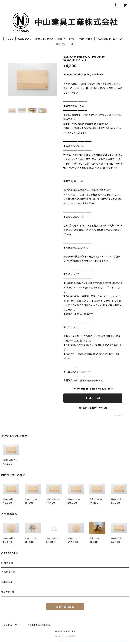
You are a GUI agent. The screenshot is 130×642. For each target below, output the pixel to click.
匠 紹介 (61, 38)
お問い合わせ (85, 38)
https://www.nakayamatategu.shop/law (85, 123)
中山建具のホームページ (109, 38)
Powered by (61, 636)
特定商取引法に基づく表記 (39, 625)
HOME (9, 38)
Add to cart (93, 398)
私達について (24, 38)
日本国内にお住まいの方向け (93, 407)
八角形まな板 (8, 572)
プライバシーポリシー (13, 625)
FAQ (71, 38)
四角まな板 (7, 562)
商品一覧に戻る (65, 606)
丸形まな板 (7, 582)
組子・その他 (7, 591)
